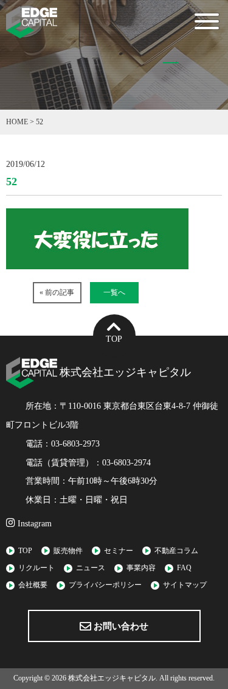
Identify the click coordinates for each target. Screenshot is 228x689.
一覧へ (114, 292)
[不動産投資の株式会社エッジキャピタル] (31, 30)
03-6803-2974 (126, 462)
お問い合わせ (119, 626)
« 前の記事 (57, 292)
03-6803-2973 (75, 443)
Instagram (33, 523)
